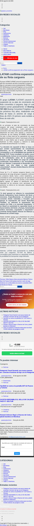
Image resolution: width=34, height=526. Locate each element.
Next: (16, 283)
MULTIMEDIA (7, 51)
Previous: (16, 279)
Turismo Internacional (9, 41)
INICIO (5, 49)
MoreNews (3, 525)
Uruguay (5, 44)
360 (4, 28)
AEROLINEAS (7, 54)
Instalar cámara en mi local (17, 353)
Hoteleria (6, 35)
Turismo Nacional (8, 43)
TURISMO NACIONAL (9, 52)
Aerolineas (6, 30)
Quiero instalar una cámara (17, 305)
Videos (3, 65)
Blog (4, 32)
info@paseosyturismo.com (17, 437)
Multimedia (6, 36)
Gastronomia (7, 33)
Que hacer (6, 39)
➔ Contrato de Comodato (7, 513)
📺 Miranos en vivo (11, 58)
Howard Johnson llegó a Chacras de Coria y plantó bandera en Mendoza (16, 416)
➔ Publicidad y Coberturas (7, 511)
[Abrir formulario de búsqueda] (0, 61)
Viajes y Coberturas (9, 46)
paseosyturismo (6, 94)
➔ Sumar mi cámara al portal (8, 509)
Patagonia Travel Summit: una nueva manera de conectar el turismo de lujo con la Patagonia (17, 315)
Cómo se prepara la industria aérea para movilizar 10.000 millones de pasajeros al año (17, 328)
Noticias (5, 38)
